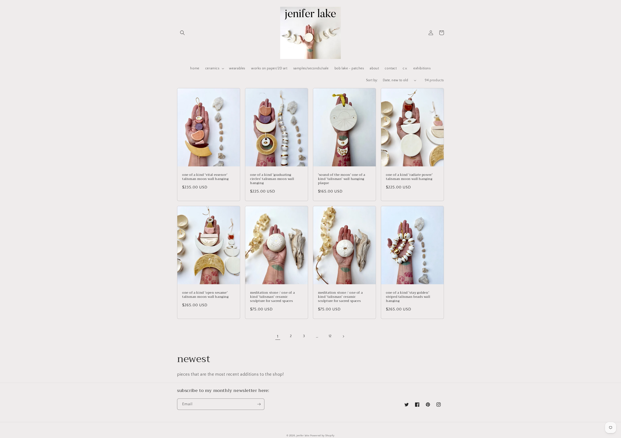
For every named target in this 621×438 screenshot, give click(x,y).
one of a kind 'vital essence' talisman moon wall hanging (205, 177)
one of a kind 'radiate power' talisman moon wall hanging (409, 177)
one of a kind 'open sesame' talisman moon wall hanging (205, 295)
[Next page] (343, 336)
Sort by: (372, 80)
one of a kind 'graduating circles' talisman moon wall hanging (272, 179)
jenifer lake (302, 435)
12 (330, 336)
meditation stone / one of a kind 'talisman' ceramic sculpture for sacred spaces (272, 297)
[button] (182, 32)
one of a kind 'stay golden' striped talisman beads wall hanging (408, 297)
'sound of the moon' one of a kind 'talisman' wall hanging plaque (341, 179)
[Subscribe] (258, 404)
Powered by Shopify (322, 435)
